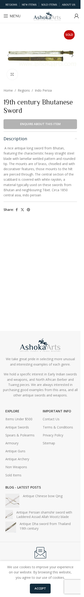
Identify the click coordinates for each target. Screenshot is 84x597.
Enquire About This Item (40, 124)
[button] (8, 55)
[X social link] (22, 210)
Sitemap (49, 443)
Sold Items (13, 475)
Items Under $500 (18, 419)
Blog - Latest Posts (23, 487)
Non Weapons (16, 467)
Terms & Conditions (58, 427)
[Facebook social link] (16, 210)
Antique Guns (15, 451)
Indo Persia (43, 90)
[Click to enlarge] (12, 74)
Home (8, 90)
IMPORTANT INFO (57, 411)
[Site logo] (47, 15)
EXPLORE (12, 411)
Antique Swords (17, 427)
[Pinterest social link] (28, 210)
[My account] (76, 16)
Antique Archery (17, 459)
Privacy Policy (53, 435)
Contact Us (51, 419)
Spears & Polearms (20, 435)
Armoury (11, 443)
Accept (40, 588)
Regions (24, 90)
